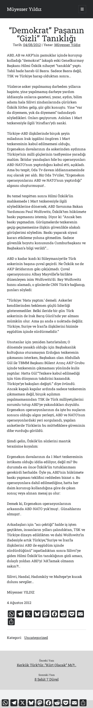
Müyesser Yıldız (24, 9)
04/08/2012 (32, 44)
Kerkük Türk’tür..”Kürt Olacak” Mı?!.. (46, 665)
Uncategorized (36, 637)
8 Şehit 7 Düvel (47, 679)
